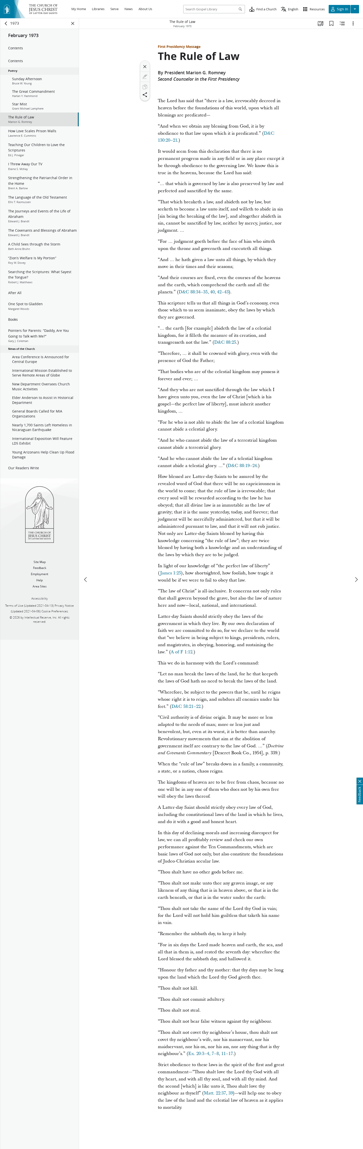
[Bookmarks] (331, 23)
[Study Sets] (320, 23)
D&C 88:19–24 (242, 466)
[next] (356, 579)
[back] (6, 23)
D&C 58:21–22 (186, 706)
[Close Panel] (73, 23)
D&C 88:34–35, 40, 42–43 (204, 292)
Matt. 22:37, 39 (218, 1093)
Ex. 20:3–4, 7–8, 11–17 (210, 1054)
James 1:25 (170, 573)
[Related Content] (342, 23)
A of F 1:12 (181, 652)
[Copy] (145, 87)
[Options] (353, 23)
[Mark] (145, 77)
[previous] (86, 579)
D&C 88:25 (225, 342)
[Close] (145, 67)
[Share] (145, 95)
